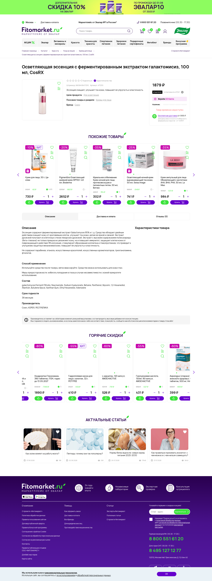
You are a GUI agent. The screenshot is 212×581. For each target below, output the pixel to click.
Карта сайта (27, 558)
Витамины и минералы (60, 42)
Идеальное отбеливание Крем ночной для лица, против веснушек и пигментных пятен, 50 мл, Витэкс (104, 182)
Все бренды (69, 519)
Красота (75, 42)
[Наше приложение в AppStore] (27, 497)
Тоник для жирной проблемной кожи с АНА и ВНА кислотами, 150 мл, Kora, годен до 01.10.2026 (36, 380)
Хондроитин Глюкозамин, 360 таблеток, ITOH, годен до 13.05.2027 (71, 379)
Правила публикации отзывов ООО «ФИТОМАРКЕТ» (34, 549)
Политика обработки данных (33, 515)
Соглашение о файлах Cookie (34, 531)
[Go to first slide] (194, 175)
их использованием (66, 575)
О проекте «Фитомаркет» (32, 511)
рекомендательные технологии (61, 572)
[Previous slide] (18, 175)
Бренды (167, 42)
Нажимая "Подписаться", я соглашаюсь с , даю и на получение (172, 522)
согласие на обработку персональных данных (172, 523)
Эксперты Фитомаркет (116, 511)
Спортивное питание (106, 42)
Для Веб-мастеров (29, 554)
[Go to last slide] (18, 372)
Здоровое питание (121, 42)
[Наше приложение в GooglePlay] (40, 497)
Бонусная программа (181, 42)
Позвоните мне (175, 22)
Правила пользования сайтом (34, 519)
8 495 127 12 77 (165, 550)
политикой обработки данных (168, 520)
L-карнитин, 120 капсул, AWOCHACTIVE (137, 377)
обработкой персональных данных (94, 575)
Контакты (26, 544)
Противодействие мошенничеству (78, 527)
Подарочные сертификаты (136, 42)
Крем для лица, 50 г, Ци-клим (36, 178)
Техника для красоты (91, 42)
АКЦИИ (27, 42)
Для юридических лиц (73, 523)
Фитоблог (152, 42)
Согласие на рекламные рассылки (36, 540)
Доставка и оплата (50, 22)
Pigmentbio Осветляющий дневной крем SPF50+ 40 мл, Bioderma (70, 180)
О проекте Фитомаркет (180, 51)
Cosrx (77, 105)
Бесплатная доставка (167, 115)
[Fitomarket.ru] (42, 31)
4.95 (49, 189)
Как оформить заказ (72, 511)
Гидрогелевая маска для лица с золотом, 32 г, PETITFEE (104, 379)
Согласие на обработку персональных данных (41, 536)
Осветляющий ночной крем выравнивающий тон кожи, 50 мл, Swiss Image (139, 180)
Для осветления (91, 95)
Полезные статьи (114, 515)
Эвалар (44, 42)
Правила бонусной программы (34, 527)
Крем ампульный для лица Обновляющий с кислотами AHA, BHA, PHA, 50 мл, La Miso (173, 181)
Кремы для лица (103, 100)
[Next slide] (194, 372)
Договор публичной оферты (33, 523)
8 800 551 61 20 (148, 22)
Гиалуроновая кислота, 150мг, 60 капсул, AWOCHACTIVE (171, 379)
